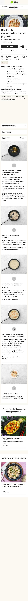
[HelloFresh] (14, 2)
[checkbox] (1, 42)
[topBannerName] (14, 12)
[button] (14, 132)
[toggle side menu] (2, 2)
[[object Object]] (21, 46)
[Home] (2, 7)
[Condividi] (25, 46)
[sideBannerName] (14, 112)
